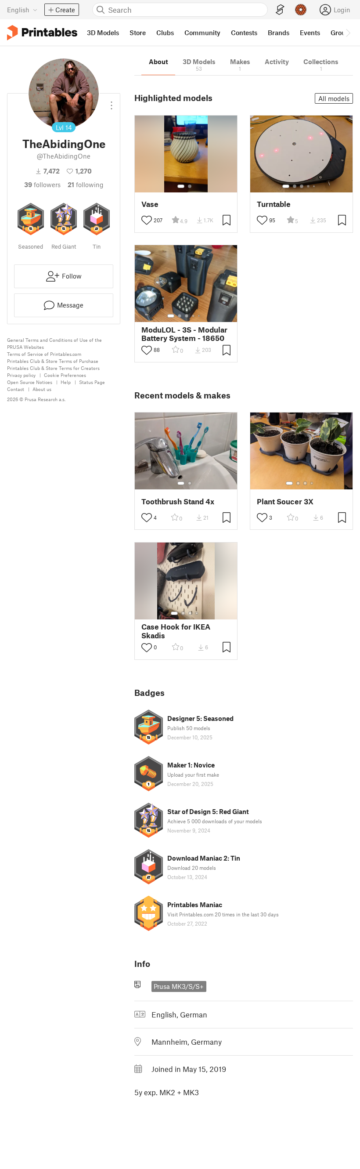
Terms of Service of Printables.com (44, 354)
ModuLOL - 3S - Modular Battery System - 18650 (184, 334)
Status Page (92, 382)
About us (41, 389)
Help (66, 382)
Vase (149, 204)
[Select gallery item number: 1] (180, 186)
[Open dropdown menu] (111, 102)
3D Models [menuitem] (103, 32)
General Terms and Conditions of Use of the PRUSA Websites (54, 343)
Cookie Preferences (65, 375)
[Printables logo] (42, 32)
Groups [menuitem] (342, 32)
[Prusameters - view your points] (300, 9)
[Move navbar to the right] (347, 32)
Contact (15, 389)
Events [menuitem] (310, 32)
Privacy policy (21, 375)
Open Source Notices (29, 382)
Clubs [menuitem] (165, 32)
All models (333, 98)
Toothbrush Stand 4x (177, 501)
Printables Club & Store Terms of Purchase (52, 361)
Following (86, 184)
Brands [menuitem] (278, 32)
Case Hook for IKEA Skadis (175, 631)
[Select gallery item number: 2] (189, 186)
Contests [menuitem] (244, 32)
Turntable (274, 204)
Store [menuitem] (138, 32)
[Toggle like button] (146, 220)
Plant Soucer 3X (285, 501)
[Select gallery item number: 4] (308, 186)
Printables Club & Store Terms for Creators (53, 368)
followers (42, 184)
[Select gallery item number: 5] (315, 186)
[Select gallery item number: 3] (301, 186)
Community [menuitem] (202, 32)
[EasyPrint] (280, 10)
